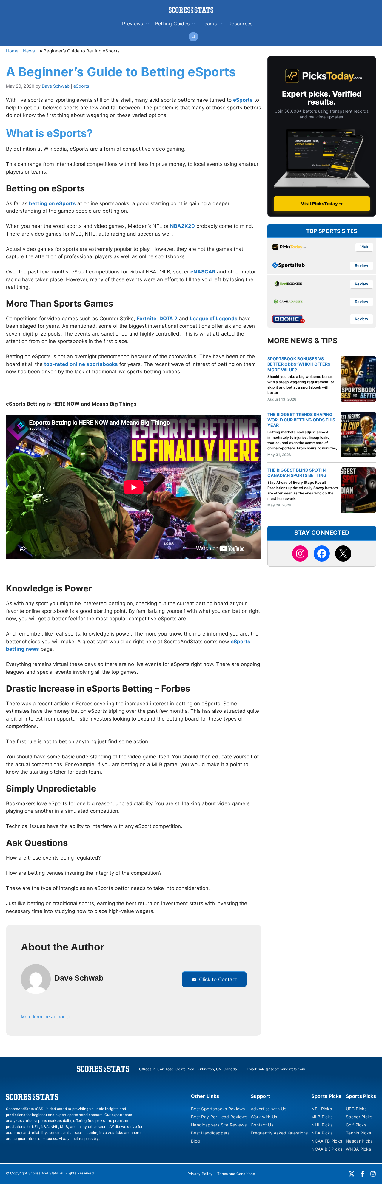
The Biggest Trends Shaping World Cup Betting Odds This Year (301, 420)
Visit (364, 247)
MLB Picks (321, 1116)
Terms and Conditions (236, 1173)
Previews (132, 24)
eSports (81, 86)
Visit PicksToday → (322, 203)
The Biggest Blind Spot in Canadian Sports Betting (296, 472)
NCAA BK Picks (326, 1148)
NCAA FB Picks (326, 1140)
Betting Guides (172, 24)
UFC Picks (356, 1108)
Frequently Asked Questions (279, 1132)
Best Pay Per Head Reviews (219, 1116)
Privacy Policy (199, 1173)
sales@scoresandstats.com (281, 1069)
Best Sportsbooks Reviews (218, 1108)
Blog (195, 1140)
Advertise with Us (268, 1108)
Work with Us (264, 1116)
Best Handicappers (210, 1132)
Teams (209, 24)
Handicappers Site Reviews (219, 1124)
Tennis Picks (358, 1132)
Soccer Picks (359, 1116)
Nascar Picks (359, 1140)
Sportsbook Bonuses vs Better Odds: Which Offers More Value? (298, 364)
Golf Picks (356, 1124)
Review (361, 265)
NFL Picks (321, 1108)
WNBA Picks (358, 1148)
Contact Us (262, 1124)
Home (12, 51)
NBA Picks (321, 1132)
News (29, 51)
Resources (241, 24)
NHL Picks (321, 1124)
